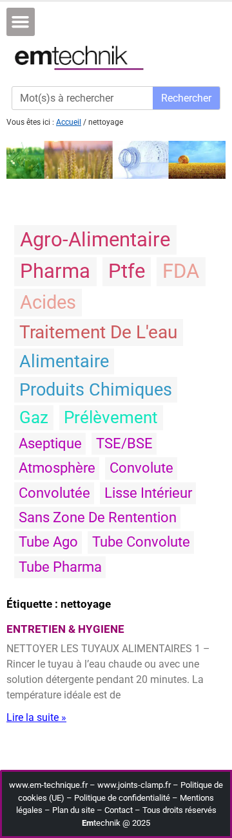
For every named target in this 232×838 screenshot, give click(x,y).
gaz (33, 417)
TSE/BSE (124, 443)
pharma (55, 271)
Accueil (68, 122)
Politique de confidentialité (122, 798)
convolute (141, 468)
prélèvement (111, 417)
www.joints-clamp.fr (134, 785)
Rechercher (186, 98)
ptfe (126, 271)
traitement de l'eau (98, 332)
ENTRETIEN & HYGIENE (65, 629)
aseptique (50, 443)
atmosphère (57, 468)
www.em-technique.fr (48, 785)
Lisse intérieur (148, 493)
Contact (118, 810)
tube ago (48, 542)
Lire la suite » (36, 717)
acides (48, 302)
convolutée (54, 493)
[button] (20, 22)
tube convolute (141, 542)
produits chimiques (95, 389)
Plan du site (73, 810)
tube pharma (60, 567)
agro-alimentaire (95, 239)
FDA (180, 271)
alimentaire (64, 361)
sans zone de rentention (98, 517)
